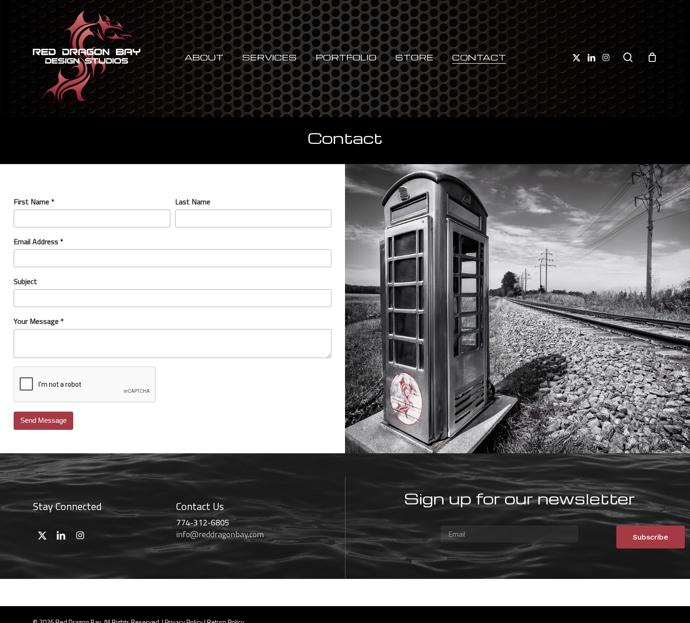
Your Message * (39, 321)
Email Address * (38, 241)
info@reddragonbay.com (220, 534)
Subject (25, 281)
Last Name (192, 201)
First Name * (34, 201)
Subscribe (650, 537)
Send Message (43, 420)
